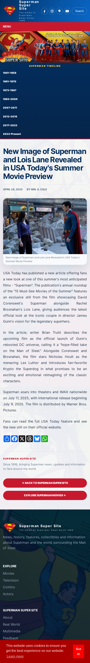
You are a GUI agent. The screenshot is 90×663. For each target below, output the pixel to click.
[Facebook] (44, 11)
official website (48, 427)
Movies (8, 573)
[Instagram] (52, 11)
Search (79, 11)
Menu (7, 26)
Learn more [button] (15, 656)
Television (11, 580)
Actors (8, 594)
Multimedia (11, 631)
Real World (11, 624)
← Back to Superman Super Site (45, 482)
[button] (45, 226)
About (8, 617)
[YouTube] (67, 11)
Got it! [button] (78, 651)
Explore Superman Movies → (45, 495)
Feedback (10, 638)
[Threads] (59, 11)
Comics (9, 587)
